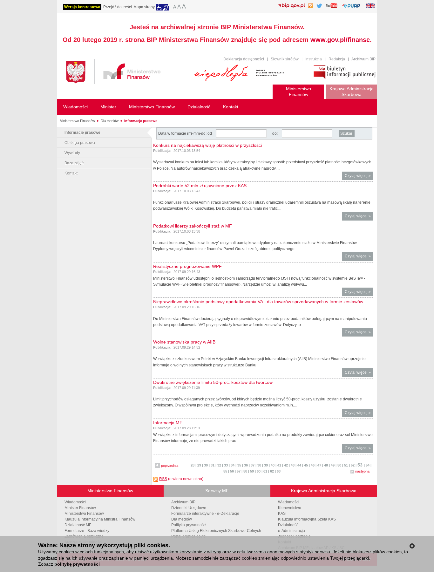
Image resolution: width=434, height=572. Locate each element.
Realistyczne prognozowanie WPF (187, 266)
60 (259, 471)
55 (225, 471)
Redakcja (337, 59)
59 (252, 471)
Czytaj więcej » (359, 177)
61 (265, 471)
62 (272, 471)
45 (306, 465)
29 (199, 465)
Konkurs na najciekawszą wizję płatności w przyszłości (207, 145)
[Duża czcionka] (184, 7)
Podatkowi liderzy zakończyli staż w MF (192, 225)
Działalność (288, 525)
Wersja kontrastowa (82, 7)
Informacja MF (167, 422)
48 (326, 465)
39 (266, 465)
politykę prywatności (77, 564)
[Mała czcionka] (174, 7)
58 (245, 471)
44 (299, 465)
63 (279, 471)
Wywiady (72, 153)
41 (279, 465)
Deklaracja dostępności (243, 59)
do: (275, 133)
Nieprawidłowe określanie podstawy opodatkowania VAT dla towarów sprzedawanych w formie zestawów (258, 301)
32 (219, 465)
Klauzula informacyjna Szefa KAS (307, 519)
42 (286, 465)
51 (346, 465)
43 (293, 465)
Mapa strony (144, 7)
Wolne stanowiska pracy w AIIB (184, 341)
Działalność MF (77, 525)
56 (232, 471)
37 (252, 465)
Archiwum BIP (363, 59)
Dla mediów (110, 121)
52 (353, 465)
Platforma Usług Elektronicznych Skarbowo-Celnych (216, 530)
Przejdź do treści (117, 7)
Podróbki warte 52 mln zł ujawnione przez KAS (200, 185)
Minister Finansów (80, 508)
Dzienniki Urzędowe (188, 508)
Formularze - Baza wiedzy (86, 530)
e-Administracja (291, 530)
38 (259, 465)
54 (368, 465)
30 (206, 465)
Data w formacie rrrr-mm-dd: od (185, 133)
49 (333, 465)
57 (239, 471)
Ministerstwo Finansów (77, 121)
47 (319, 465)
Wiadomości (75, 502)
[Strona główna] (127, 72)
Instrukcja (313, 59)
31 (212, 465)
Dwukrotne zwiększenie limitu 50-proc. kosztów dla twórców (213, 382)
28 (192, 465)
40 (273, 465)
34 (232, 465)
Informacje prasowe (140, 121)
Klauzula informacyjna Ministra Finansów (99, 519)
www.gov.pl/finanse (340, 39)
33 (226, 465)
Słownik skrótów (285, 59)
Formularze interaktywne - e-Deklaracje (205, 513)
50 (339, 465)
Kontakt (71, 173)
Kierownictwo (289, 508)
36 (246, 465)
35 (239, 465)
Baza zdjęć (74, 163)
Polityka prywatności (189, 525)
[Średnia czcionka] (179, 7)
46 (313, 465)
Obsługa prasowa (79, 142)
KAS (282, 513)
